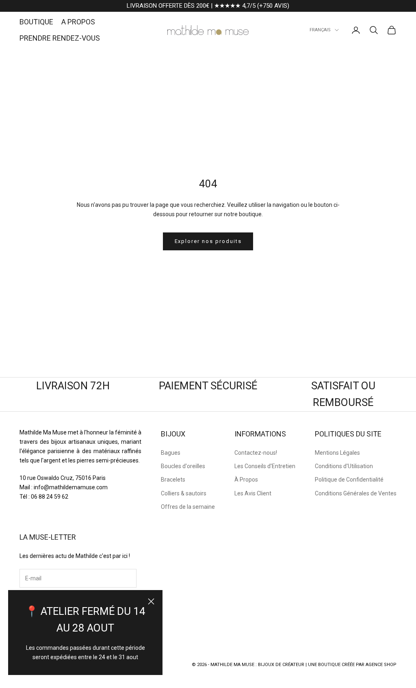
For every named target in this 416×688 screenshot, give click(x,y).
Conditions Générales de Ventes (355, 493)
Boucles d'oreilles (183, 466)
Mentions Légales (337, 452)
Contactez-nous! (255, 452)
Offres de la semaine (188, 507)
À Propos (246, 479)
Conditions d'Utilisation (344, 466)
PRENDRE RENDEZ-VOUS (60, 38)
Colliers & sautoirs (183, 493)
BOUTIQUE (36, 21)
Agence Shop (381, 664)
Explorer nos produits (208, 241)
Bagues (170, 452)
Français (320, 30)
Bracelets (173, 479)
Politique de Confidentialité (349, 479)
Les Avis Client (252, 493)
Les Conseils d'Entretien (264, 466)
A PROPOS (78, 21)
